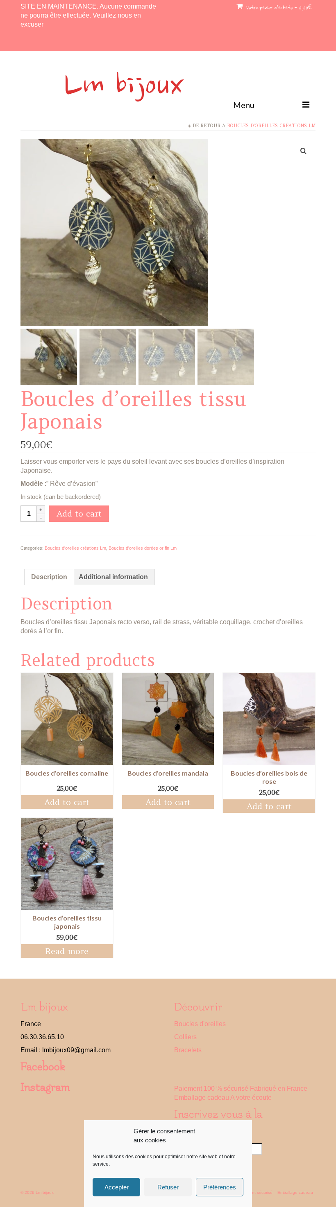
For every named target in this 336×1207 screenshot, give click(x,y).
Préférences (219, 1187)
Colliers (185, 1036)
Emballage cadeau (201, 1097)
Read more (67, 951)
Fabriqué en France (278, 1088)
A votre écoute (251, 1097)
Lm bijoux (123, 87)
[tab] (49, 577)
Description (49, 576)
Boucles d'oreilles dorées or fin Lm (143, 548)
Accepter (116, 1187)
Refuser (168, 1187)
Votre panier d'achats (278, 8)
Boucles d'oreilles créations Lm (271, 126)
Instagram (45, 1087)
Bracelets (188, 1050)
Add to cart (79, 513)
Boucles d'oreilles (200, 1023)
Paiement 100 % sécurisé (211, 1088)
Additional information (113, 576)
